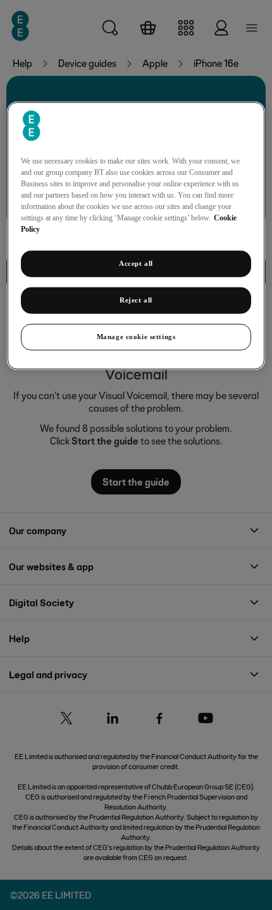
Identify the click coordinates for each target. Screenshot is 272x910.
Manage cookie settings (136, 336)
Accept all (136, 263)
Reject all (136, 300)
